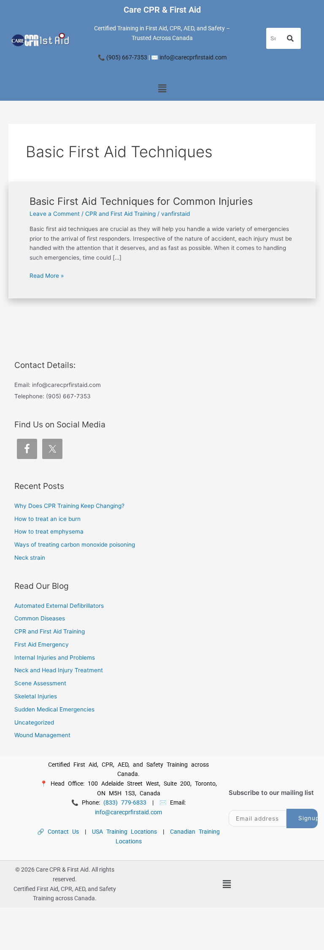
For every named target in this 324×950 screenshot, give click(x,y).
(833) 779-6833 (124, 802)
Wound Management (42, 735)
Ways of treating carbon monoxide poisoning (74, 544)
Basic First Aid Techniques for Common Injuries (141, 201)
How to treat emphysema (49, 531)
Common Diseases (39, 618)
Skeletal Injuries (35, 696)
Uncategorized (34, 722)
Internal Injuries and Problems (54, 657)
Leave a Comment (55, 213)
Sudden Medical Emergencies (54, 709)
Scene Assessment (40, 683)
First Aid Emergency (41, 644)
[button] (162, 89)
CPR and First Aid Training (120, 213)
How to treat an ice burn (47, 518)
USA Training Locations (124, 831)
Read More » (47, 275)
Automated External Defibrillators (59, 605)
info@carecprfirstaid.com (193, 57)
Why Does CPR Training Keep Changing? (69, 505)
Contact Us (63, 831)
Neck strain (29, 557)
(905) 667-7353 (126, 57)
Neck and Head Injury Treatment (58, 670)
